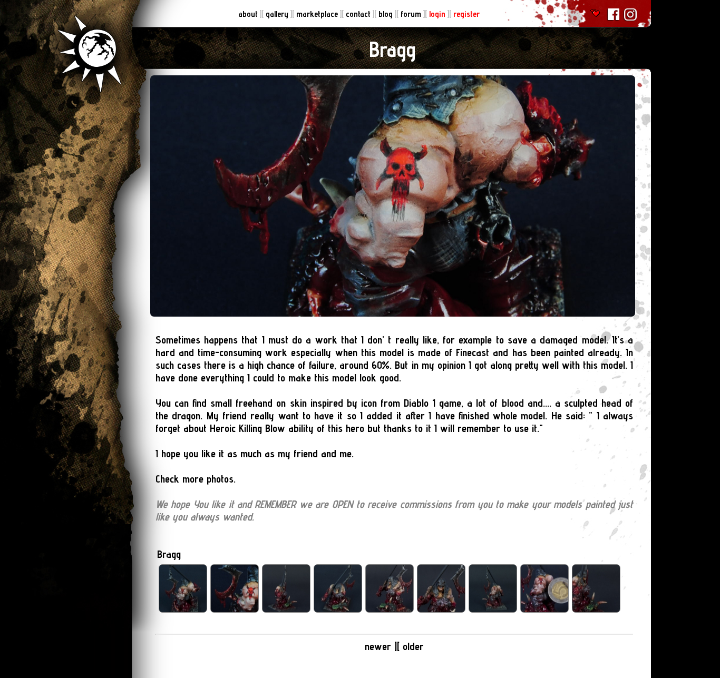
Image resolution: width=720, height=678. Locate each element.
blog (386, 14)
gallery (278, 14)
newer (379, 646)
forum (412, 14)
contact (359, 14)
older (413, 646)
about (249, 14)
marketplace (318, 14)
